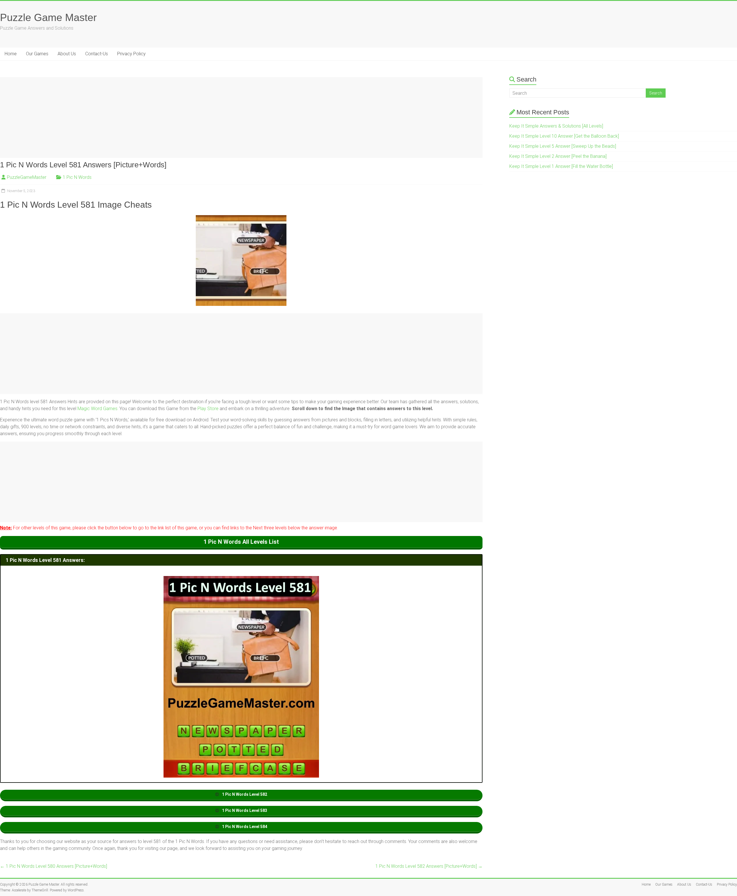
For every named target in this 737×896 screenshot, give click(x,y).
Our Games (37, 53)
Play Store (208, 408)
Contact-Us (96, 53)
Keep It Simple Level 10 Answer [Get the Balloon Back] (564, 136)
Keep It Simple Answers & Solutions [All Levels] (556, 126)
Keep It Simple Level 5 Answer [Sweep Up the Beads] (562, 146)
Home (11, 53)
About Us (67, 53)
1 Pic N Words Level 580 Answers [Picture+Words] (53, 866)
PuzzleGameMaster (26, 177)
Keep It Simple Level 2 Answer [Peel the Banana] (558, 156)
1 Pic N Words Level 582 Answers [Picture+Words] (429, 866)
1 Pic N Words (77, 177)
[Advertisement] (172, 117)
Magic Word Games (97, 408)
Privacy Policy (131, 53)
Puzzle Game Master (48, 17)
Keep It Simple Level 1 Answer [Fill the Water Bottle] (561, 166)
